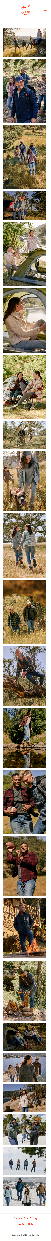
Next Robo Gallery (25, 1224)
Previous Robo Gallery (25, 1218)
